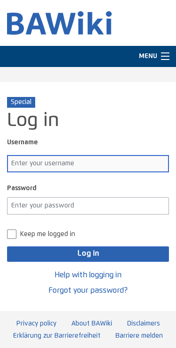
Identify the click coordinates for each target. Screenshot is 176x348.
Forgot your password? (88, 290)
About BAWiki (91, 323)
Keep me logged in (47, 234)
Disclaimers (143, 323)
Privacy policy (36, 323)
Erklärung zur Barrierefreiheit (56, 336)
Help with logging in (88, 275)
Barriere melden (139, 336)
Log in (88, 253)
